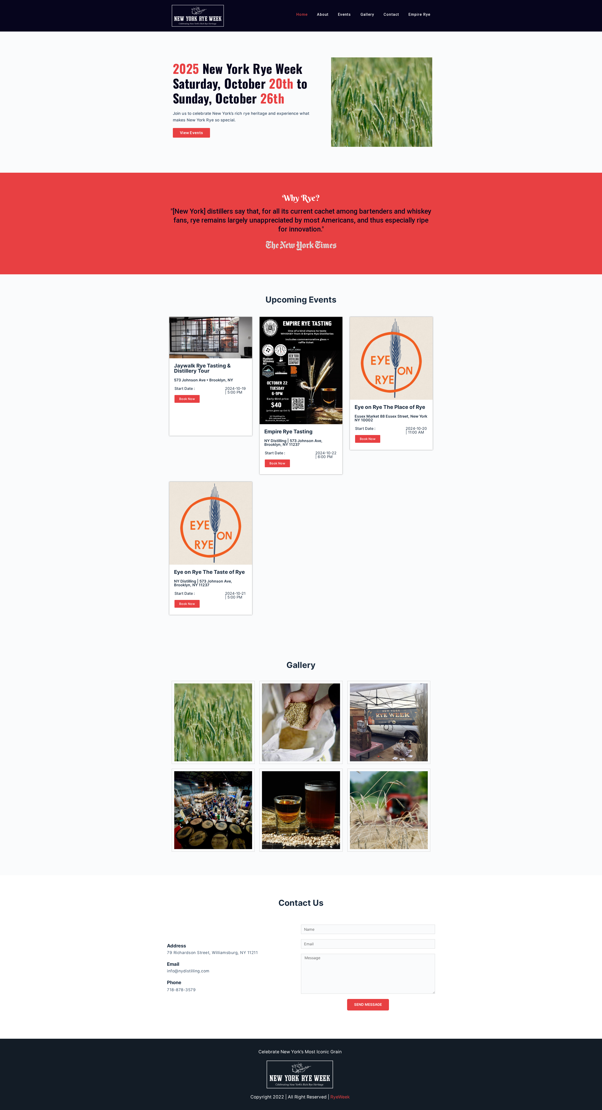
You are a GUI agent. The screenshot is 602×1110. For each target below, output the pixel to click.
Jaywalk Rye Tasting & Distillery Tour (202, 368)
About (323, 14)
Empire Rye (419, 14)
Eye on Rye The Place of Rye (390, 407)
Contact (391, 14)
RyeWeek (340, 1097)
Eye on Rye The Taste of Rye (209, 572)
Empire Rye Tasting (288, 431)
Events (344, 14)
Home (302, 14)
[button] (191, 133)
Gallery (367, 14)
